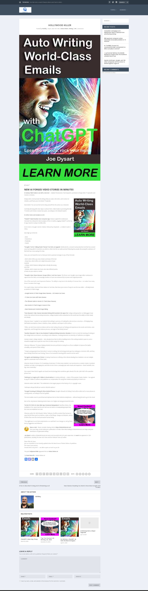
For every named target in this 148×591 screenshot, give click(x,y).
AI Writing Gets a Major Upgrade (88, 531)
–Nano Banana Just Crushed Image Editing (36, 309)
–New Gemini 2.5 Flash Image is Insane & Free (37, 305)
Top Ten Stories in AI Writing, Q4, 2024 (47, 539)
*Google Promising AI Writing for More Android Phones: (40, 391)
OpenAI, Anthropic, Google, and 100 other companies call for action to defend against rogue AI (114, 61)
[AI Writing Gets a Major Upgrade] (90, 522)
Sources (123, 10)
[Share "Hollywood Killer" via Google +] (44, 474)
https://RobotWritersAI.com (63, 427)
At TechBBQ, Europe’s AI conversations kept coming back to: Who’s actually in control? (115, 47)
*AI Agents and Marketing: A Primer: (34, 357)
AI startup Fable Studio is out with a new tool (37, 193)
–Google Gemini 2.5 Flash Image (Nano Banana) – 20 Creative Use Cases (44, 293)
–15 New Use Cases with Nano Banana (35, 297)
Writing (71, 28)
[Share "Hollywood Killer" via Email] (64, 474)
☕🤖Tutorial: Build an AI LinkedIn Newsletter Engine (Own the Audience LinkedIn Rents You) (115, 54)
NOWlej (44, 28)
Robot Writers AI (53, 451)
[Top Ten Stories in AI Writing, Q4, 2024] (50, 526)
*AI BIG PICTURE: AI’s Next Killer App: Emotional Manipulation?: (42, 405)
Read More (29, 455)
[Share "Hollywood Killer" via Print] (68, 474)
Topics (112, 10)
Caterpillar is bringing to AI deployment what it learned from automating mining (114, 32)
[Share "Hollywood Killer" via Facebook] (37, 474)
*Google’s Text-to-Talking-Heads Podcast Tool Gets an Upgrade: (42, 247)
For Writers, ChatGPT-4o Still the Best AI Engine (68, 540)
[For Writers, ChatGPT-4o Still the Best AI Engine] (70, 527)
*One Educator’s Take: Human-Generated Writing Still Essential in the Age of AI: (46, 313)
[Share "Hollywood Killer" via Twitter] (40, 474)
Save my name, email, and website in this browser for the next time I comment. (43, 581)
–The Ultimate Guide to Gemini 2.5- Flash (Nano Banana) (40, 301)
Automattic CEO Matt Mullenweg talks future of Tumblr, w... (46, 2)
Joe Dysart (28, 435)
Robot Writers (64, 28)
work (77, 435)
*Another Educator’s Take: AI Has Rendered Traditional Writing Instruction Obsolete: (47, 333)
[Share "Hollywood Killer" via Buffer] (57, 474)
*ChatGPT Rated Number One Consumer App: (37, 219)
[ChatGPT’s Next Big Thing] (30, 527)
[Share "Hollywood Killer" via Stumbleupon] (61, 474)
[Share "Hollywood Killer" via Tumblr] (47, 474)
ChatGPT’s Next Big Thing (29, 539)
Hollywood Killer (34, 451)
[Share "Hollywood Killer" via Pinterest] (50, 474)
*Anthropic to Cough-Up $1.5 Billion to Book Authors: (39, 377)
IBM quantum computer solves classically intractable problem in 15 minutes (115, 39)
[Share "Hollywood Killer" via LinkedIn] (54, 474)
